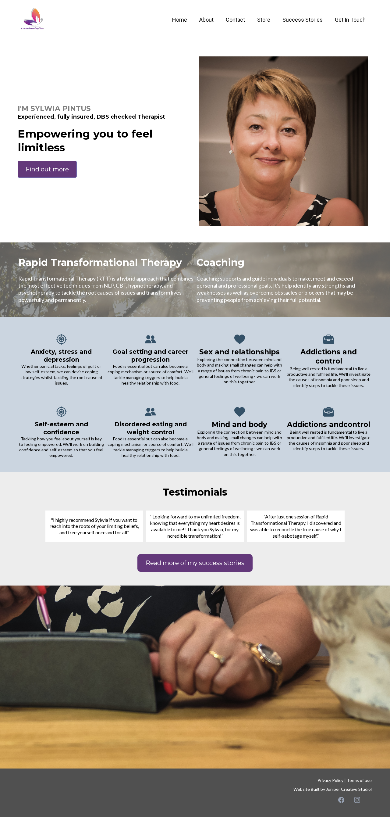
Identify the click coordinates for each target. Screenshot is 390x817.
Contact (235, 19)
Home (179, 19)
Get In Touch (350, 19)
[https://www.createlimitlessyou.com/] (33, 19)
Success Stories (302, 19)
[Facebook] (341, 800)
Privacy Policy (330, 780)
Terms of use (359, 780)
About (206, 19)
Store (263, 19)
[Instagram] (357, 800)
